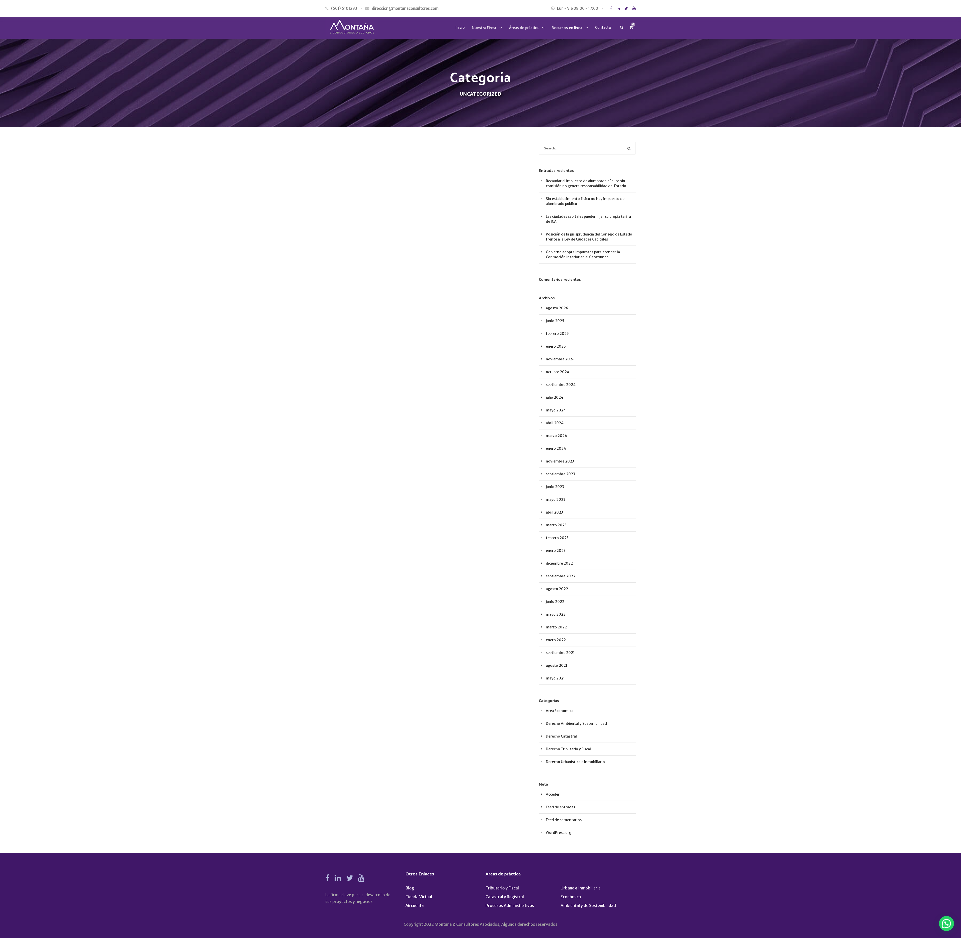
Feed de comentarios (564, 820)
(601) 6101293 (344, 8)
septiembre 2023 (560, 474)
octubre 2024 (557, 372)
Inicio (460, 28)
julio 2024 (554, 397)
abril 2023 (554, 512)
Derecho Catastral (561, 736)
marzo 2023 (556, 525)
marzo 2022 (556, 627)
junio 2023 (555, 487)
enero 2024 (556, 448)
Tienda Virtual (418, 896)
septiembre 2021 (560, 652)
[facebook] (611, 8)
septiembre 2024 (561, 384)
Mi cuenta (414, 905)
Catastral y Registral (505, 896)
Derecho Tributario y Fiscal (568, 749)
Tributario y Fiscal (502, 887)
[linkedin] (618, 8)
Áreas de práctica (524, 28)
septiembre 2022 (560, 576)
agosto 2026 (557, 308)
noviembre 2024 (560, 359)
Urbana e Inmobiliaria (581, 887)
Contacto (603, 28)
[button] (946, 923)
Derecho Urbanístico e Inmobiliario (575, 762)
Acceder (553, 794)
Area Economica (559, 711)
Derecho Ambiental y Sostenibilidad (576, 723)
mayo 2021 (555, 678)
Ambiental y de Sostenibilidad (588, 905)
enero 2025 (556, 346)
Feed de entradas (560, 807)
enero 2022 (556, 640)
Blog (409, 887)
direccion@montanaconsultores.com (405, 8)
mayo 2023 (555, 499)
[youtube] (634, 8)
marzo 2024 (556, 435)
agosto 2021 (556, 665)
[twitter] (626, 8)
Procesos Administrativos (510, 905)
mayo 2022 (556, 614)
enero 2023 (556, 550)
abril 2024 (555, 423)
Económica (571, 896)
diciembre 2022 (559, 563)
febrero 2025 (557, 333)
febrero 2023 (557, 538)
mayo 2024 (556, 410)
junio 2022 (555, 601)
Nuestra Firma (484, 28)
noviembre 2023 (560, 461)
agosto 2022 (557, 589)
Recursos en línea (567, 28)
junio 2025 (555, 321)
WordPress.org (558, 832)
